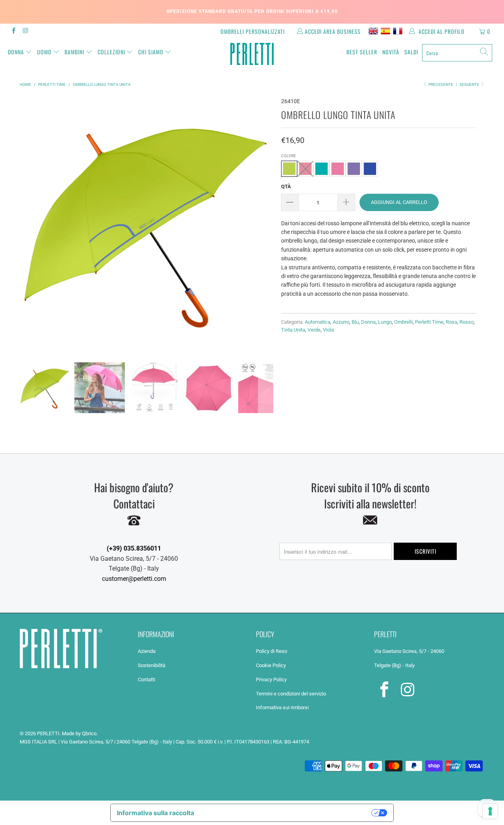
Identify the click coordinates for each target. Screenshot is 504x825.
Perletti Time (429, 322)
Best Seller (361, 52)
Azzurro (341, 322)
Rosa (451, 322)
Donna (16, 52)
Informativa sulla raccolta (155, 813)
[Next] (266, 223)
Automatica (317, 322)
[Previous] (27, 223)
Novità (390, 52)
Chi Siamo (150, 52)
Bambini (74, 52)
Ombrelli (403, 322)
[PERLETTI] (252, 54)
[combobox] (457, 52)
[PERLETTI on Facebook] (13, 31)
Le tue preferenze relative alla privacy (287, 813)
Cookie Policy (271, 665)
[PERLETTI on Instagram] (25, 31)
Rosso (467, 322)
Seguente (470, 84)
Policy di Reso (271, 651)
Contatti (146, 679)
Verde (314, 330)
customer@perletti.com (134, 578)
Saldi (411, 52)
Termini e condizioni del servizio (291, 694)
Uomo (44, 52)
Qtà (286, 186)
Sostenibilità (151, 665)
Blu (355, 322)
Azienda (147, 651)
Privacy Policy (271, 679)
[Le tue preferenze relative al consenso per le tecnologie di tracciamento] (490, 811)
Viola (328, 330)
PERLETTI (48, 733)
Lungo (385, 322)
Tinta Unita (293, 330)
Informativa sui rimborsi (282, 707)
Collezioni (111, 52)
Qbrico (89, 733)
